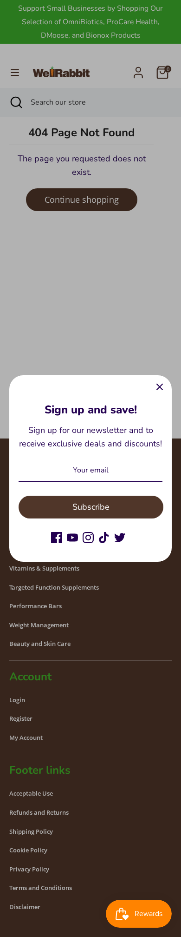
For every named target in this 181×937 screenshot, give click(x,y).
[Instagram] (88, 537)
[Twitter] (119, 537)
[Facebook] (56, 537)
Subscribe (91, 506)
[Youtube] (72, 537)
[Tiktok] (104, 537)
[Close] (159, 387)
